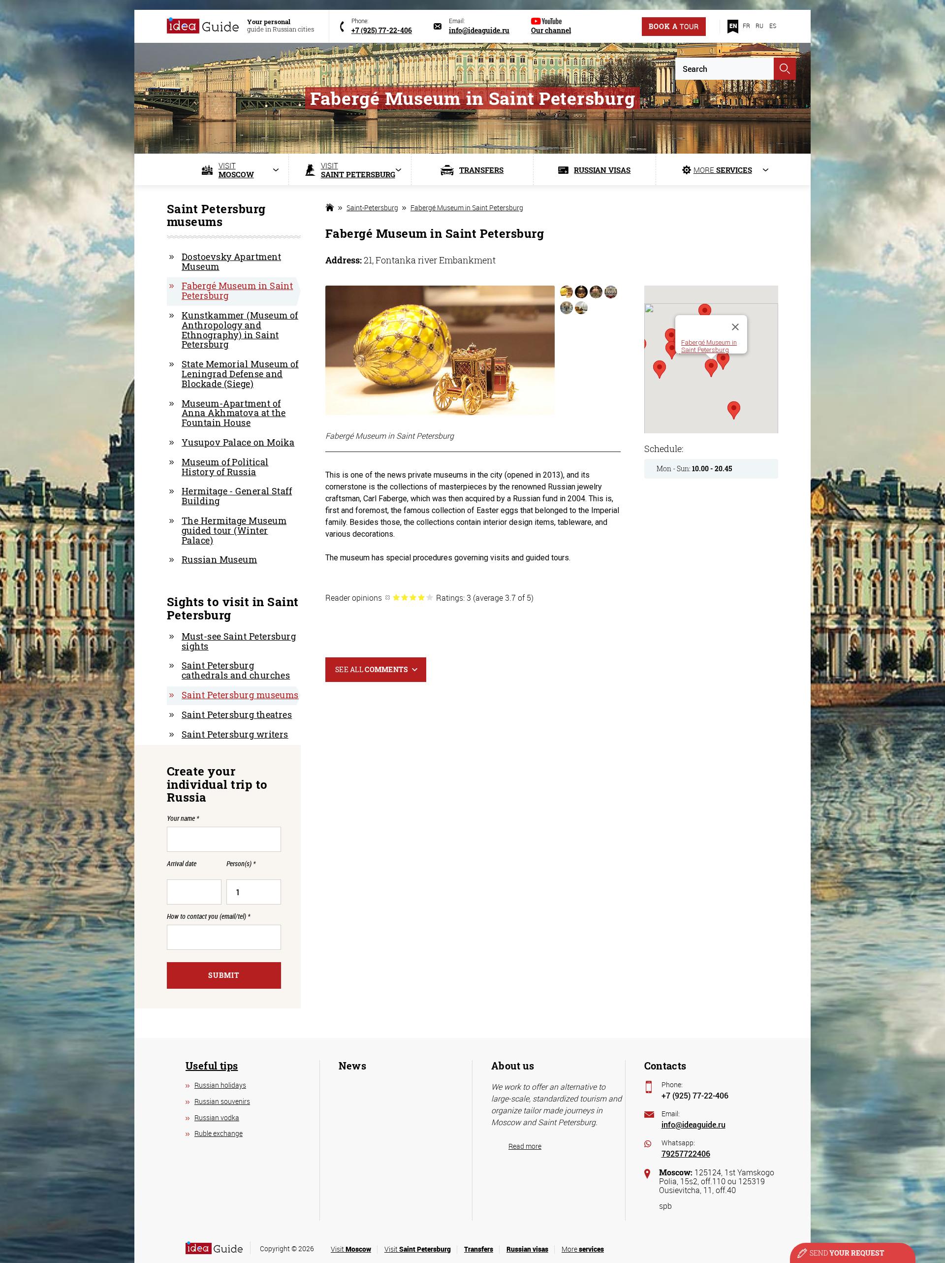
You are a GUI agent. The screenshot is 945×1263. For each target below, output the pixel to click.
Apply (785, 69)
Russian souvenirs (222, 1101)
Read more (524, 1146)
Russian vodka (216, 1117)
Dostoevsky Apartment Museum (231, 261)
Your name (183, 818)
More (583, 1249)
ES (772, 26)
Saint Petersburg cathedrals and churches (236, 670)
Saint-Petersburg (372, 207)
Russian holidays (220, 1085)
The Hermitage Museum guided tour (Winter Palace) (234, 530)
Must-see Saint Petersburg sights (239, 641)
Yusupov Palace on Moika (238, 442)
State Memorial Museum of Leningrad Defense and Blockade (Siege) (240, 373)
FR (746, 26)
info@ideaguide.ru (693, 1124)
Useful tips (212, 1065)
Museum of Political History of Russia (225, 467)
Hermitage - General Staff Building (237, 496)
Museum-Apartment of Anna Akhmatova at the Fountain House (233, 413)
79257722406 (686, 1153)
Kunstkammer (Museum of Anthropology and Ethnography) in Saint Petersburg (240, 329)
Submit (224, 975)
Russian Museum (219, 559)
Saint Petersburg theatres (237, 714)
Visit (351, 1249)
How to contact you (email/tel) (208, 916)
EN (733, 26)
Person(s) (240, 864)
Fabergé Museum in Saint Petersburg (466, 207)
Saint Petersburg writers (235, 734)
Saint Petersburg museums (240, 695)
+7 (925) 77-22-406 (695, 1095)
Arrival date (181, 864)
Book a (674, 26)
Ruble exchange (218, 1133)
